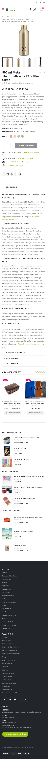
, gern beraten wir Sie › (33, 162)
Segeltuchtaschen (8, 595)
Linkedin (25, 699)
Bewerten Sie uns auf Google (11, 693)
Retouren (5, 667)
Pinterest (10, 699)
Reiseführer (6, 628)
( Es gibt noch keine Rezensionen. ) (22, 83)
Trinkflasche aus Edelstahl (27, 131)
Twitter (8, 174)
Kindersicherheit (7, 622)
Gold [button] (22, 136)
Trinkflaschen (6, 609)
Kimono (4, 582)
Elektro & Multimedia (9, 615)
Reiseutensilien (14, 131)
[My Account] (34, 9)
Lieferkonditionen (8, 673)
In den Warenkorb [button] (14, 413)
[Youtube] (40, 2)
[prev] (40, 72)
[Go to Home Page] (2, 17)
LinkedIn (12, 174)
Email (20, 174)
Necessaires (6, 592)
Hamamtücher (6, 579)
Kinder (4, 618)
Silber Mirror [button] (18, 136)
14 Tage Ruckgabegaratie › (14, 165)
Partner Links (6, 640)
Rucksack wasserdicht (9, 602)
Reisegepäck (6, 589)
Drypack (5, 605)
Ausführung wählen (35, 413)
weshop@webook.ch (9, 722)
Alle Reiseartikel (7, 401)
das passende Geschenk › (25, 158)
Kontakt (4, 637)
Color (4, 136)
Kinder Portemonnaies (9, 625)
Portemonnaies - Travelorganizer (34, 401)
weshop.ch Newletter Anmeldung (15, 734)
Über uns (5, 670)
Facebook (4, 174)
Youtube (15, 699)
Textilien (4, 572)
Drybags (5, 599)
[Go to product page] (7, 440)
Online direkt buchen (9, 660)
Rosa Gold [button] (15, 136)
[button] (4, 9)
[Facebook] (36, 2)
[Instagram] (44, 2)
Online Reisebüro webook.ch (11, 647)
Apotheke (5, 586)
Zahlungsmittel (7, 676)
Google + (16, 174)
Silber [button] (11, 136)
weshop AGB (6, 680)
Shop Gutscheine (7, 644)
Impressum (6, 686)
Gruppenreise (6, 657)
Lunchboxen (6, 612)
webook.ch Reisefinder (9, 650)
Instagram (20, 699)
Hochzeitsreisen (7, 663)
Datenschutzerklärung (9, 683)
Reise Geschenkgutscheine (11, 653)
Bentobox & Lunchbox (9, 576)
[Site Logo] (10, 9)
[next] (44, 72)
